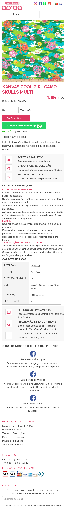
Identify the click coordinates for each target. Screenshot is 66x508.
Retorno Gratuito (31, 174)
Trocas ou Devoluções (13, 433)
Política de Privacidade (13, 441)
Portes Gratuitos (30, 157)
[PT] (56, 3)
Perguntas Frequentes (13, 437)
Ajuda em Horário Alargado (37, 333)
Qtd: (4, 110)
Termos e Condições (12, 444)
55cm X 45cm (26, 110)
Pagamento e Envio (11, 429)
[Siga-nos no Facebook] (39, 3)
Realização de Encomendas (37, 321)
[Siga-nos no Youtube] (48, 3)
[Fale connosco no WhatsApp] (44, 3)
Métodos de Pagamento (34, 309)
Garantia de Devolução (34, 165)
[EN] (60, 3)
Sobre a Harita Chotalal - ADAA (17, 426)
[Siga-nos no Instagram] (34, 3)
